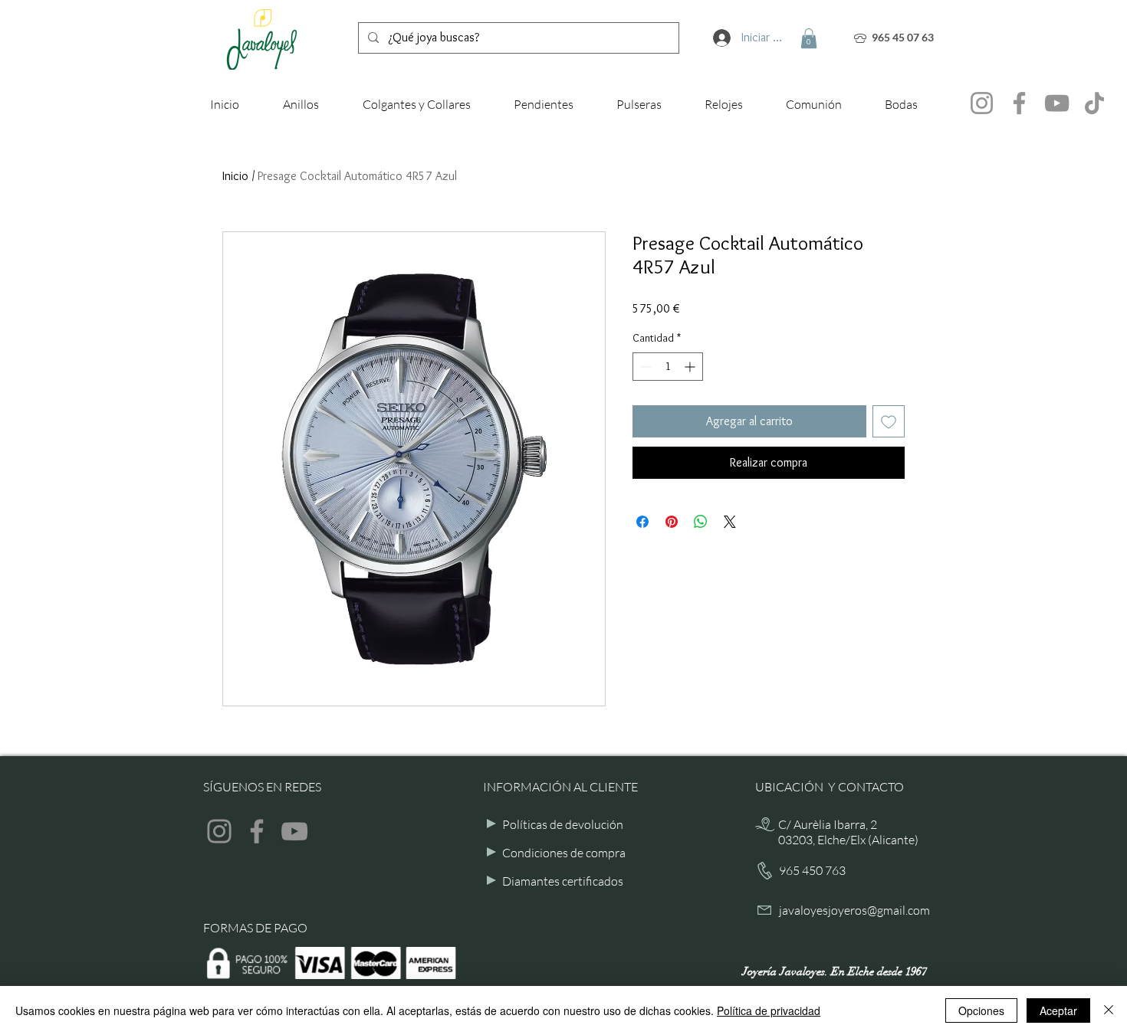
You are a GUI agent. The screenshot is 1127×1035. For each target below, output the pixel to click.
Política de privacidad (768, 1010)
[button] (808, 38)
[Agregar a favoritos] (888, 421)
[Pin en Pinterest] (671, 522)
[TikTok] (1094, 103)
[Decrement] (644, 366)
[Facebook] (1019, 103)
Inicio (235, 176)
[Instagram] (982, 103)
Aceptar (1058, 1010)
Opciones (981, 1010)
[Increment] (691, 366)
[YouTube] (1057, 103)
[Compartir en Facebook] (642, 522)
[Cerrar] (1108, 1010)
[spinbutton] (668, 366)
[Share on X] (730, 522)
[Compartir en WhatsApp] (701, 522)
